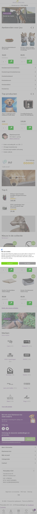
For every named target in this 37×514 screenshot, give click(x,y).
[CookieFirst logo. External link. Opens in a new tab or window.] (2, 249)
